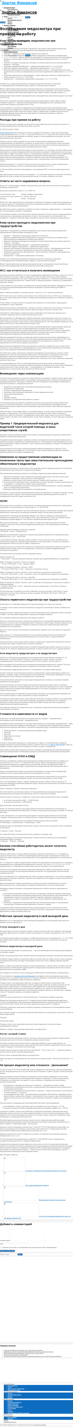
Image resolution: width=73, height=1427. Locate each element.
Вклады (10, 1401)
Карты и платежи (13, 1405)
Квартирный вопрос (11, 52)
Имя (1, 1244)
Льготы (10, 18)
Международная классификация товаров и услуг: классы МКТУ (24, 1353)
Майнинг (10, 1419)
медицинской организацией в (25, 976)
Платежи (10, 1411)
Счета (9, 37)
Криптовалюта (8, 1416)
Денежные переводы (14, 1402)
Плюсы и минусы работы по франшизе (16, 1355)
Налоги (10, 22)
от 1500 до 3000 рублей (56, 745)
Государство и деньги (10, 1392)
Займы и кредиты (13, 1404)
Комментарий (5, 1240)
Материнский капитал (15, 20)
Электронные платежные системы (18, 1413)
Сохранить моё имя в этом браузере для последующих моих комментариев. (29, 1247)
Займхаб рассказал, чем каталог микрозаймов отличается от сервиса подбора (28, 1352)
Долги (10, 1387)
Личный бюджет (9, 8)
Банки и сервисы (9, 25)
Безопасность (8, 1414)
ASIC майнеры (12, 46)
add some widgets (40, 1425)
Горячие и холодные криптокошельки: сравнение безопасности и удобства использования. (32, 1356)
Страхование (12, 1408)
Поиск (27, 17)
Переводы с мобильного (15, 1407)
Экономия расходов (14, 15)
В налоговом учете (6, 133)
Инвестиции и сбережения (16, 1388)
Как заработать (12, 1385)
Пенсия (10, 23)
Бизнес (6, 1420)
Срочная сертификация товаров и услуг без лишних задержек (23, 1350)
